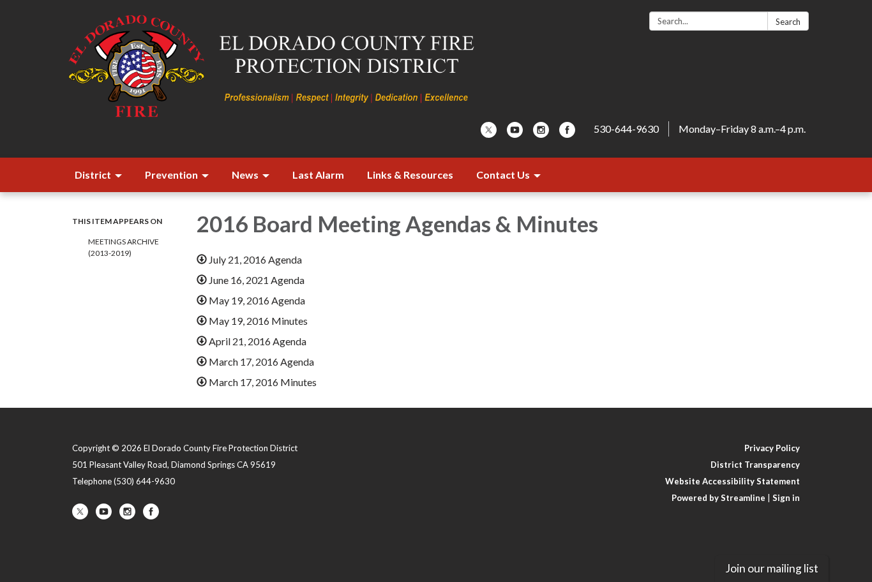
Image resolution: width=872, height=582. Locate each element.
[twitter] (489, 134)
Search (788, 22)
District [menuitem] (93, 174)
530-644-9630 (626, 129)
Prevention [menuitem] (171, 174)
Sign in (786, 498)
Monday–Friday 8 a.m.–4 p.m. (742, 129)
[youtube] (515, 134)
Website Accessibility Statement (732, 481)
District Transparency (755, 464)
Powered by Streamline (718, 498)
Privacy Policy (772, 448)
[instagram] (541, 134)
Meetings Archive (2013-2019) (123, 247)
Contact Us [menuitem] (503, 174)
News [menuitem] (245, 174)
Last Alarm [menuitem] (318, 174)
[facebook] (567, 134)
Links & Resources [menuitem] (410, 174)
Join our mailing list (771, 568)
